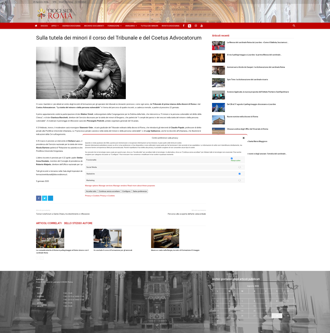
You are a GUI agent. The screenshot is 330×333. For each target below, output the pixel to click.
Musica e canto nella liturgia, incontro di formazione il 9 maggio (175, 250)
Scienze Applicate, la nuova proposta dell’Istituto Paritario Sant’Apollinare (258, 92)
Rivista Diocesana (170, 25)
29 (277, 315)
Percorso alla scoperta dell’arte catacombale (187, 214)
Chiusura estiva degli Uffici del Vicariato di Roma (247, 129)
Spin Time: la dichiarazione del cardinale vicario (247, 79)
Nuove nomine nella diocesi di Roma (242, 117)
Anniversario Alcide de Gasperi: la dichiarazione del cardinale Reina (256, 67)
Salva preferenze (140, 191)
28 (266, 315)
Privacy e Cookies (92, 196)
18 (229, 311)
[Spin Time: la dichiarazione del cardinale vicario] (218, 82)
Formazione (113, 25)
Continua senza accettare (109, 191)
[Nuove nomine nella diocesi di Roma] (218, 119)
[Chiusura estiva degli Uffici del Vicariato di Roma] (218, 132)
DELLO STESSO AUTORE (78, 223)
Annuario (130, 25)
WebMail (82, 2)
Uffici (54, 25)
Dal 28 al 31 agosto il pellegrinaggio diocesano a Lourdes (251, 104)
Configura (126, 191)
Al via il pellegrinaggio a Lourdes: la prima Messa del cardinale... (254, 55)
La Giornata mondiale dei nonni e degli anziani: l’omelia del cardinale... (257, 154)
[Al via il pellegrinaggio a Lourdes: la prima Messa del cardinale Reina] (218, 58)
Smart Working (66, 2)
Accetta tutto (91, 191)
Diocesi (44, 25)
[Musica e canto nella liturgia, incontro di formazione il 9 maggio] (178, 238)
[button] (243, 137)
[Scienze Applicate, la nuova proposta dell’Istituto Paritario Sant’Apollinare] (218, 95)
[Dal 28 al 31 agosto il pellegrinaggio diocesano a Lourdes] (218, 107)
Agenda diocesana (71, 25)
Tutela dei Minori (149, 25)
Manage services (106, 186)
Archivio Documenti (94, 25)
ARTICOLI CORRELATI (49, 223)
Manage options (91, 186)
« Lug (214, 324)
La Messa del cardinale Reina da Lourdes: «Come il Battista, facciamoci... (258, 42)
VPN (54, 2)
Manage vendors (120, 186)
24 (218, 315)
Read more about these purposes (141, 186)
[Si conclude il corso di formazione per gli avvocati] (121, 238)
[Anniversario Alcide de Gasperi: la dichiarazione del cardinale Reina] (218, 70)
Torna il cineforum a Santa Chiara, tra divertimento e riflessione (63, 214)
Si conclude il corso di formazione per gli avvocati (113, 250)
